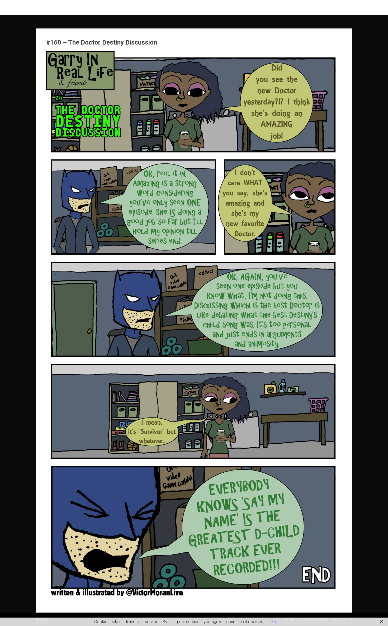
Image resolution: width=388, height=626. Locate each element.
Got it (276, 621)
